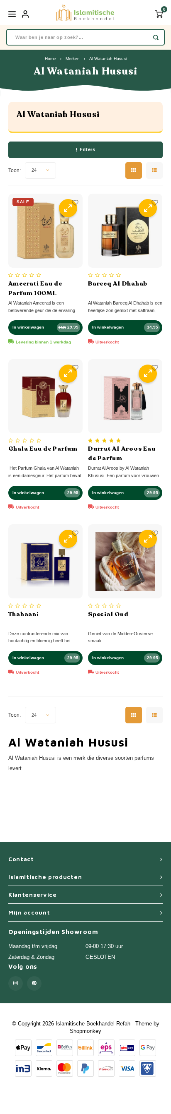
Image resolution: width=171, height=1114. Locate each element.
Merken (73, 58)
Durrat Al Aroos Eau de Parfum (121, 453)
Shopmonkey (85, 1031)
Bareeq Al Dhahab (117, 283)
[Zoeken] (156, 37)
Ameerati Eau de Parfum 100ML (35, 288)
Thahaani (23, 614)
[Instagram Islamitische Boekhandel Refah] (15, 983)
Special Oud (108, 614)
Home (50, 58)
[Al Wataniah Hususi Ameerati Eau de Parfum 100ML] (45, 231)
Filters (87, 149)
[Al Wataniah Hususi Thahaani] (45, 561)
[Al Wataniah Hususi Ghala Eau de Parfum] (45, 396)
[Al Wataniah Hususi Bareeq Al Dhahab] (125, 231)
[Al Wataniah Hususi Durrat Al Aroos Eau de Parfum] (125, 396)
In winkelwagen (28, 327)
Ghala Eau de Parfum (43, 448)
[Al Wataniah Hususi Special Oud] (125, 561)
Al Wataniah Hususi (108, 58)
